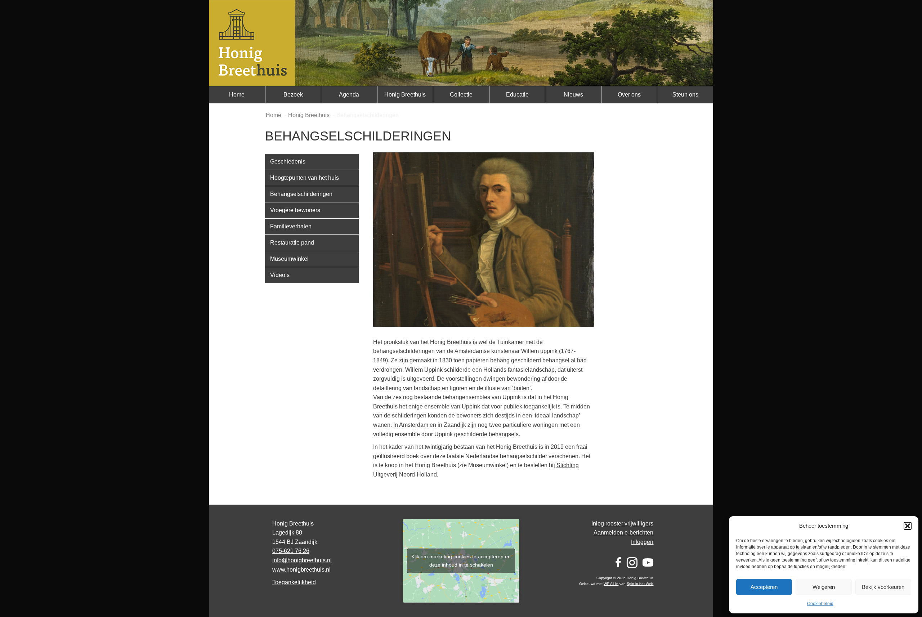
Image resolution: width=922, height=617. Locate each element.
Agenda (349, 94)
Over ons (629, 94)
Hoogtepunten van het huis (304, 178)
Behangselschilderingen (301, 194)
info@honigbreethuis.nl (302, 560)
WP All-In (611, 584)
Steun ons (685, 94)
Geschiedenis (287, 161)
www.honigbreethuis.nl (301, 570)
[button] (907, 525)
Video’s (280, 275)
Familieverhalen (291, 226)
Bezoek (293, 94)
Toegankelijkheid (294, 582)
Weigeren (824, 587)
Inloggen (642, 542)
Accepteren (764, 587)
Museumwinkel (289, 259)
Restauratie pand (292, 243)
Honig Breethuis (405, 94)
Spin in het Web (640, 584)
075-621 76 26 (290, 551)
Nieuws (573, 94)
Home (237, 94)
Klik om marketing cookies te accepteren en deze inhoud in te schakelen (461, 561)
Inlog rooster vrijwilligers (622, 523)
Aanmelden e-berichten (623, 532)
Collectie (461, 94)
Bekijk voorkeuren (883, 587)
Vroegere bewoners (295, 210)
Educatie (517, 94)
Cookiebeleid (820, 603)
